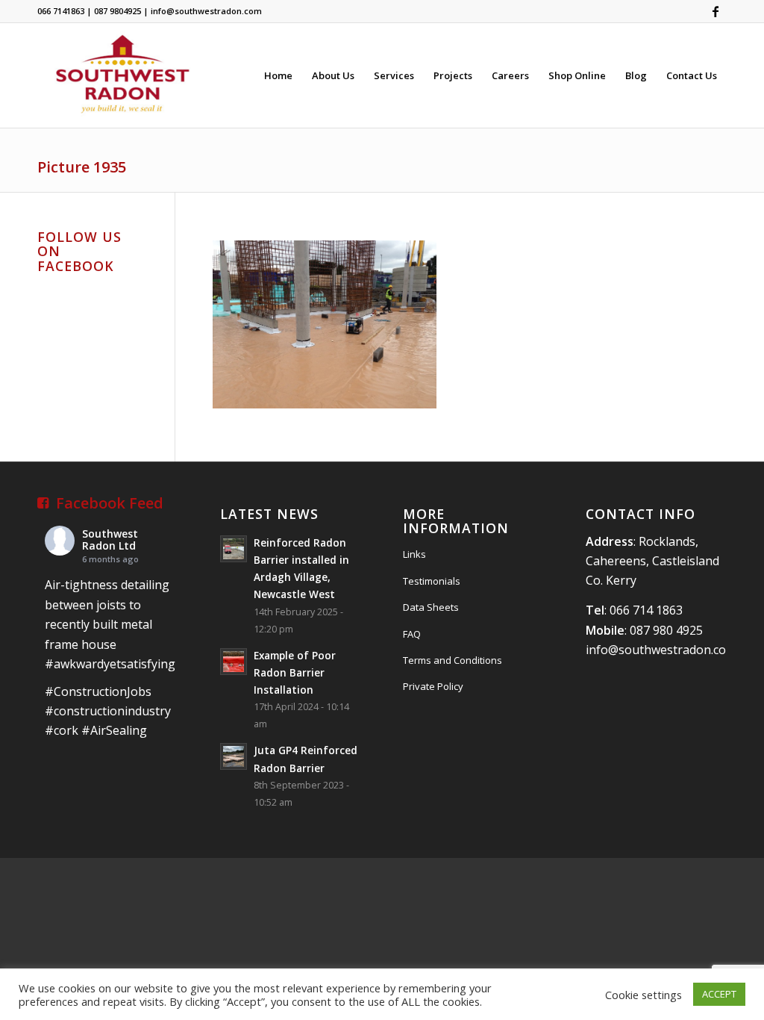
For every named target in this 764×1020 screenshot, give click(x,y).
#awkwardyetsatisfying (110, 664)
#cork (61, 730)
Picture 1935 (81, 167)
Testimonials (431, 581)
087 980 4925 (666, 630)
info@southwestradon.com (661, 649)
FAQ (412, 634)
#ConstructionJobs (98, 691)
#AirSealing (114, 730)
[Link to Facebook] (715, 11)
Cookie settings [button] (643, 994)
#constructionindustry (108, 711)
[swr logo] (121, 75)
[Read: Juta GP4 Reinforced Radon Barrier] (233, 756)
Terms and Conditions (452, 660)
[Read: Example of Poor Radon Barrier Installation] (233, 661)
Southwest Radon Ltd (110, 539)
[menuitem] (278, 75)
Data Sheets (431, 607)
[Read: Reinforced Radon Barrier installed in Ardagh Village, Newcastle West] (233, 548)
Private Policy (433, 686)
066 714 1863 (646, 610)
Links (414, 554)
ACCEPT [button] (719, 994)
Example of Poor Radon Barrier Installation (295, 672)
